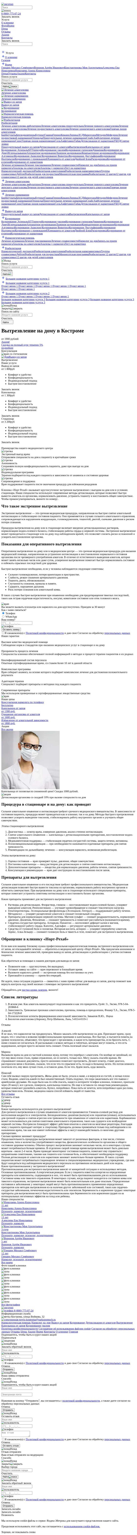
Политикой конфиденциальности (45, 633)
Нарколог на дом (41, 1322)
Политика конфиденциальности (19, 1328)
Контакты (49, 1331)
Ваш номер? (8, 619)
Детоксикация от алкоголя (101, 1322)
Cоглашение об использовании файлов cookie (65, 1328)
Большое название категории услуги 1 (27, 278)
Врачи (39, 1331)
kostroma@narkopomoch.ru (40, 1319)
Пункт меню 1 (9, 286)
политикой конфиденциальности (81, 1400)
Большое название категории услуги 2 (27, 293)
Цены (24, 1331)
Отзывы (15, 1331)
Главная (73, 1331)
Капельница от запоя (13, 1325)
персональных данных (117, 633)
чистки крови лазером (34, 989)
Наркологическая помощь (16, 1322)
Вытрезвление (124, 1322)
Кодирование (77, 1322)
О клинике (62, 1331)
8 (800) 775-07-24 (11, 13)
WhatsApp (11, 616)
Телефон (10, 613)
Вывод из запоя (18, 357)
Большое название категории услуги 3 (23, 299)
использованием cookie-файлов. (82, 1526)
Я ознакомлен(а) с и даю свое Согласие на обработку (67, 633)
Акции (32, 1331)
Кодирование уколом (38, 1325)
